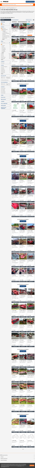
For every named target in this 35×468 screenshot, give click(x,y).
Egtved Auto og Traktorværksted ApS (16, 216)
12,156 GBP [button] (22, 35)
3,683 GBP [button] (29, 380)
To (6, 83)
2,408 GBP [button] (29, 250)
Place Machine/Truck (30, 1)
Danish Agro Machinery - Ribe (31, 237)
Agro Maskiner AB (23, 136)
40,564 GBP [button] (22, 200)
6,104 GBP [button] (13, 300)
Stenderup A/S (31, 281)
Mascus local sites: (5, 455)
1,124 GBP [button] (29, 265)
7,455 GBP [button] (13, 315)
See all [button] (3, 39)
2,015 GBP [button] (21, 380)
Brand (2, 41)
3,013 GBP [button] (29, 79)
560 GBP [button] (28, 395)
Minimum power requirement (3, 108)
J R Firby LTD (15, 36)
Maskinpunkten (23, 101)
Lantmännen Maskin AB (15, 101)
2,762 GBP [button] (29, 330)
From (1, 83)
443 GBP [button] (13, 445)
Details (2, 95)
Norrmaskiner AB (31, 101)
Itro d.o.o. (31, 201)
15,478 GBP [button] (29, 235)
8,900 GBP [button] (13, 35)
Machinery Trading (23, 237)
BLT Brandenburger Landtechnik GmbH (17, 66)
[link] (15, 26)
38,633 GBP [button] (22, 170)
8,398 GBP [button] (13, 200)
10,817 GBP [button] (22, 100)
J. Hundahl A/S (31, 266)
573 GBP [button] (28, 365)
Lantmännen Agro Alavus (15, 237)
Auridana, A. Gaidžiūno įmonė (23, 151)
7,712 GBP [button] (29, 315)
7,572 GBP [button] (29, 135)
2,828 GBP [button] (29, 200)
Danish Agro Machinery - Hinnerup (16, 136)
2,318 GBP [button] (13, 395)
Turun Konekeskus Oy (15, 201)
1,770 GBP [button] (21, 330)
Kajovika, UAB (15, 331)
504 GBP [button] (13, 380)
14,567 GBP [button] (29, 300)
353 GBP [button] (13, 430)
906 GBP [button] (13, 135)
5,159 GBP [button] (21, 235)
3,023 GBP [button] (21, 445)
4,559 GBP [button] (29, 100)
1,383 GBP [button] (21, 79)
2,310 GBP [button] (13, 79)
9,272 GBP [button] (29, 185)
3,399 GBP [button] (21, 265)
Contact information (4, 460)
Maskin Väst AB (15, 151)
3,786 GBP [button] (13, 265)
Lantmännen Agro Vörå (15, 172)
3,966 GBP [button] (21, 365)
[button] (5, 20)
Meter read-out (3, 99)
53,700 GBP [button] (29, 170)
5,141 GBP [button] (13, 250)
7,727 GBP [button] (13, 185)
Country (2, 65)
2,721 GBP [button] (21, 430)
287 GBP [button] (21, 250)
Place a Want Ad (23, 85)
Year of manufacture (4, 82)
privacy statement (3, 466)
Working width (3, 105)
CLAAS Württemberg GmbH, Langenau (24, 51)
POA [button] (20, 135)
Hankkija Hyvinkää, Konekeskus (24, 66)
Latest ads (2, 86)
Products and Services (4, 458)
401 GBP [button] (21, 185)
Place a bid (29, 35)
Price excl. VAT (3, 75)
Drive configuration (4, 103)
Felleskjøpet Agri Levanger (23, 36)
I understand (32, 465)
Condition (2, 101)
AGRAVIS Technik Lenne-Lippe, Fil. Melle (17, 51)
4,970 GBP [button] (13, 330)
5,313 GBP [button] (13, 170)
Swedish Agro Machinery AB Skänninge (24, 172)
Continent (2, 61)
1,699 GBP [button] (13, 365)
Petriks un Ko (23, 266)
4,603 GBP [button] (29, 430)
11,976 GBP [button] (14, 100)
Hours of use (3, 97)
